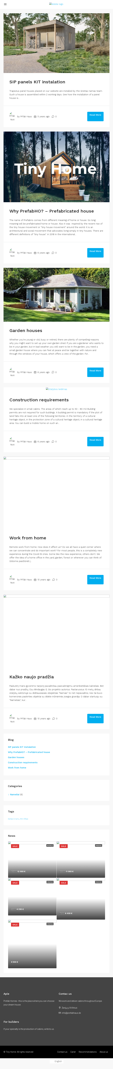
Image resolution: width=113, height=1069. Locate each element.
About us (104, 1052)
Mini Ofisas (24, 819)
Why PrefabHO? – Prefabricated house (51, 211)
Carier (73, 1052)
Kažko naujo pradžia (31, 676)
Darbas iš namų (13, 819)
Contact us (62, 1052)
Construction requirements (39, 399)
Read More (95, 115)
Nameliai (14, 794)
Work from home (27, 537)
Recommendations (88, 1052)
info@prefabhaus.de (71, 1013)
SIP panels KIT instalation (37, 81)
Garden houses (25, 330)
